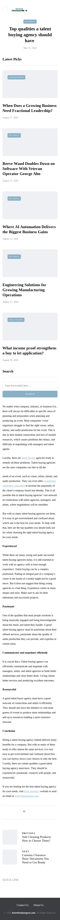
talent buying (28, 457)
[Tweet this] (40, 811)
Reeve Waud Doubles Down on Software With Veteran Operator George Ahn (28, 168)
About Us (7, 895)
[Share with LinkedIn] (48, 811)
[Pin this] (52, 811)
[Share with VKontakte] (35, 815)
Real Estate (16, 320)
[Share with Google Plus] (44, 811)
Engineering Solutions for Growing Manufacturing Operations (24, 290)
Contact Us (8, 888)
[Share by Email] (40, 815)
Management (16, 77)
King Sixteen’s (32, 791)
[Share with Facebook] (35, 811)
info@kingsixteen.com (26, 796)
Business (30, 21)
